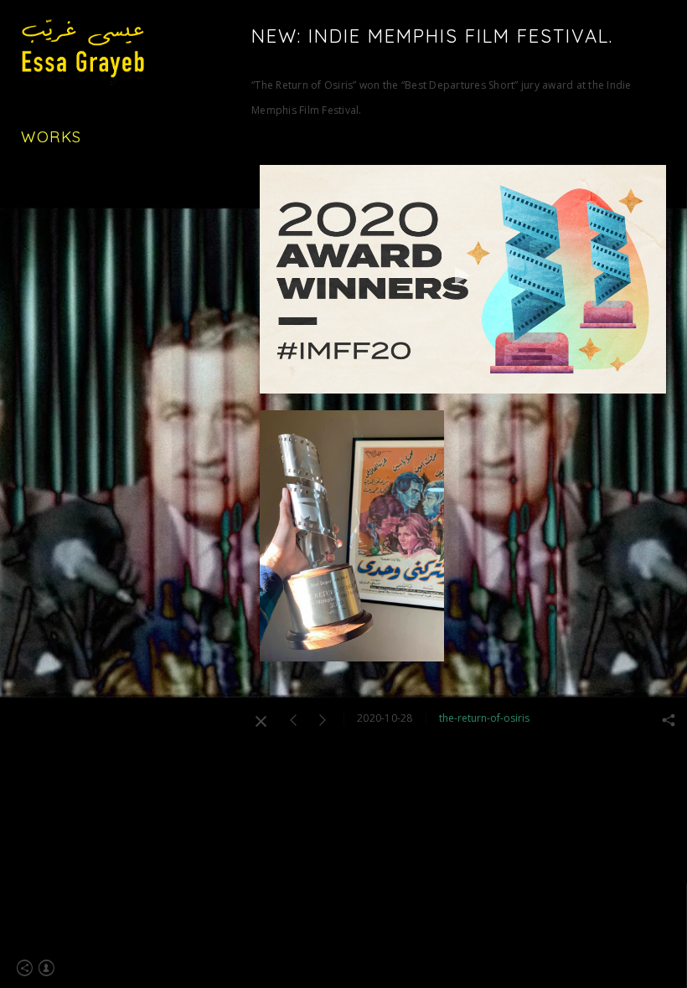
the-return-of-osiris (484, 718)
